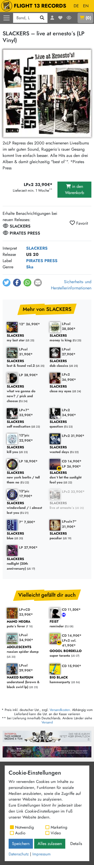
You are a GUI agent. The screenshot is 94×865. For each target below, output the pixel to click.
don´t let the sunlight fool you (65, 478)
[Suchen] (42, 18)
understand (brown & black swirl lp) (23, 682)
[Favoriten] (60, 18)
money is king (61, 338)
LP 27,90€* (28, 547)
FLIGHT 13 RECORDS (40, 6)
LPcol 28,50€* (68, 326)
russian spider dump (23, 649)
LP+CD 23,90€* (26, 612)
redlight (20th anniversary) (17, 564)
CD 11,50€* (71, 609)
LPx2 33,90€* (73, 491)
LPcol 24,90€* (26, 637)
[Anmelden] (52, 18)
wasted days (59, 449)
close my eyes (60, 389)
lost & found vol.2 (21, 363)
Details (76, 844)
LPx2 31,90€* (73, 435)
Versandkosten (60, 709)
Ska (29, 267)
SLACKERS (37, 248)
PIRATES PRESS (41, 261)
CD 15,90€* (71, 665)
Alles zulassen (50, 844)
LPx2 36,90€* (69, 377)
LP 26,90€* (71, 466)
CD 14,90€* (71, 461)
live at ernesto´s (62, 505)
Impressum (41, 854)
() (88, 18)
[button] (6, 283)
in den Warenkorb (74, 189)
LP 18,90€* (28, 461)
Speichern (21, 844)
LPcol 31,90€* (26, 352)
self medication (18, 424)
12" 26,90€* (29, 324)
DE (76, 6)
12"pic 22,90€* (26, 438)
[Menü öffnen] (6, 18)
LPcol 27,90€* (68, 352)
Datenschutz (19, 854)
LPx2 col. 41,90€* (69, 643)
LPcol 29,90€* (26, 668)
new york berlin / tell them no (23, 478)
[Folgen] (68, 18)
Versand (47, 722)
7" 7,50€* (27, 522)
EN (86, 6)
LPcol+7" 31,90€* (69, 524)
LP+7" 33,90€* (26, 412)
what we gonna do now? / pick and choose (21, 393)
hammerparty (60, 679)
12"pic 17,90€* (25, 493)
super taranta (66, 653)
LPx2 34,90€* (69, 412)
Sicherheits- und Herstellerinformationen (71, 285)
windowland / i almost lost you (24, 508)
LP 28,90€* (28, 374)
